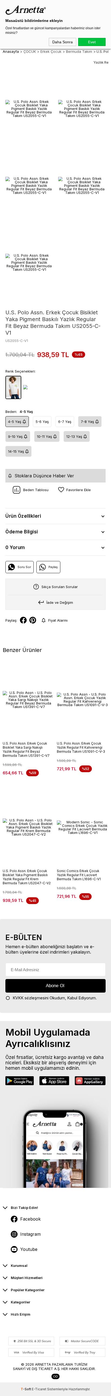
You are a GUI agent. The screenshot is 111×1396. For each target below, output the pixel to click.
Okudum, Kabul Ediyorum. (55, 997)
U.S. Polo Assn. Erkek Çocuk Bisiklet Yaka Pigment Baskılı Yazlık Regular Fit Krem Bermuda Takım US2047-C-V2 (27, 877)
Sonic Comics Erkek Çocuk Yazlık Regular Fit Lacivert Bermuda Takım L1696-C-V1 (79, 875)
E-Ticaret (39, 1389)
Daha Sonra (62, 42)
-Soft (26, 1389)
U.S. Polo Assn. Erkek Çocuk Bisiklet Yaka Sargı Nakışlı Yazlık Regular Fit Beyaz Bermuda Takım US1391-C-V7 (26, 749)
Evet (92, 42)
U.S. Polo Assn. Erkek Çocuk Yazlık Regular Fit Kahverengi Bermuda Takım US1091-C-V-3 (81, 747)
